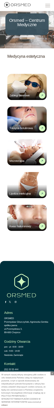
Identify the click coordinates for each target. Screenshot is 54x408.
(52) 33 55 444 (11, 369)
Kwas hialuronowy (20, 226)
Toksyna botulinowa (21, 128)
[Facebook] (5, 302)
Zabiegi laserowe (19, 95)
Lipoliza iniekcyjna (20, 193)
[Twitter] (9, 302)
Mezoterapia (16, 160)
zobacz (4, 405)
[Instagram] (15, 302)
